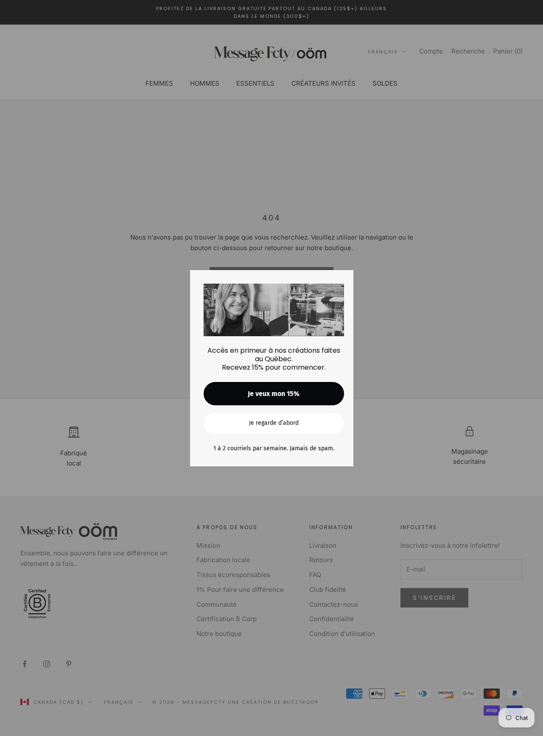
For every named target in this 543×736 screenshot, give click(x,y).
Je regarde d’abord (274, 423)
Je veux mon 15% (273, 394)
